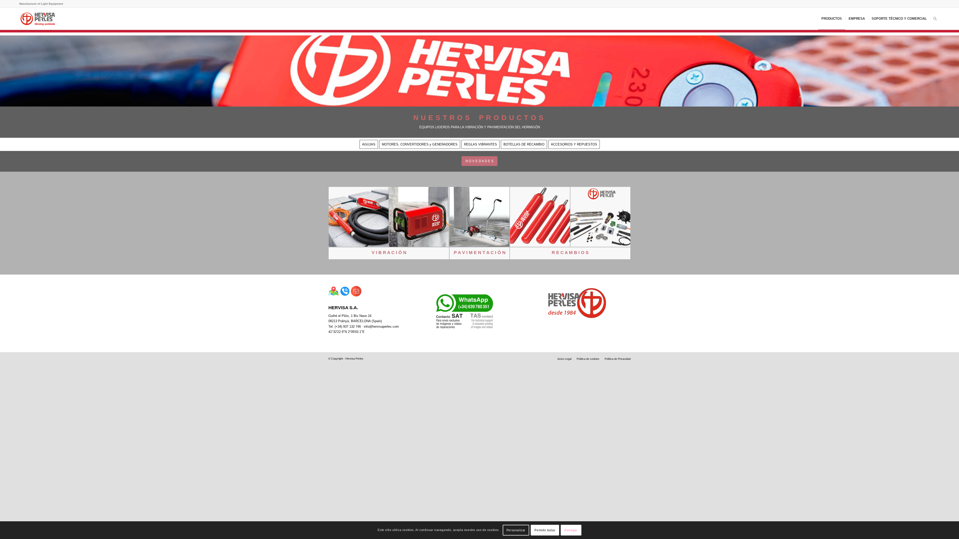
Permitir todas (544, 530)
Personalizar (515, 530)
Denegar (570, 530)
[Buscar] (935, 19)
